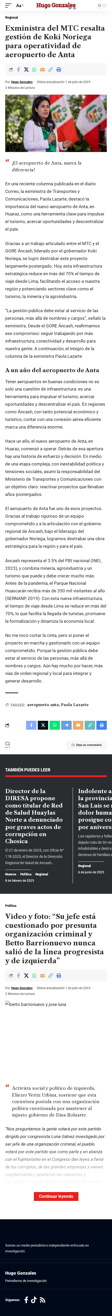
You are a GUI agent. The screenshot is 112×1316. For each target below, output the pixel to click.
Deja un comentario (89, 745)
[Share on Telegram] (66, 725)
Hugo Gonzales (22, 82)
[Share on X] (26, 69)
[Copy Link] (50, 69)
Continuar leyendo (56, 1196)
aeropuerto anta (43, 704)
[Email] (42, 69)
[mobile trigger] (9, 5)
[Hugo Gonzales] (56, 5)
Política (26, 874)
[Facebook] (26, 1300)
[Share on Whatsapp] (34, 69)
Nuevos (10, 874)
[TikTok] (34, 1300)
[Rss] (42, 1300)
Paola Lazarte (75, 704)
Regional (11, 17)
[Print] (58, 69)
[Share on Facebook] (18, 69)
